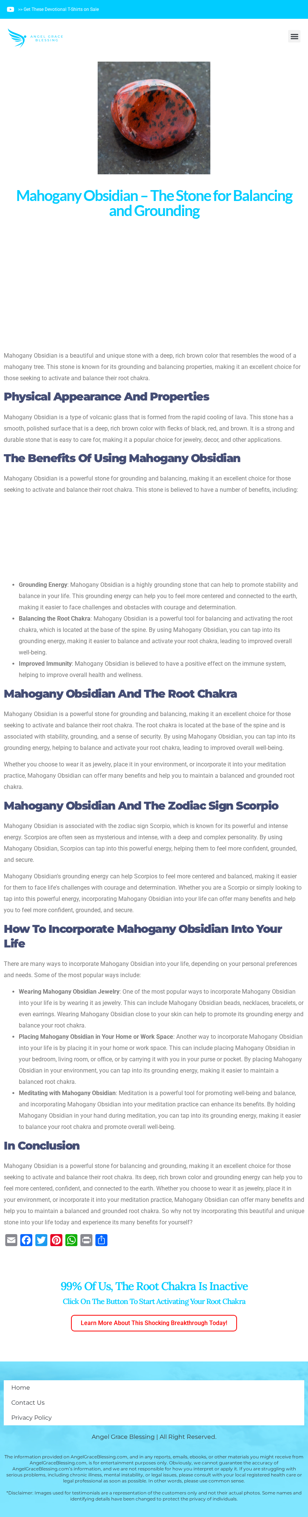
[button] (294, 36)
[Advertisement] (154, 284)
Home (20, 1387)
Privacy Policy (31, 1417)
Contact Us (28, 1402)
